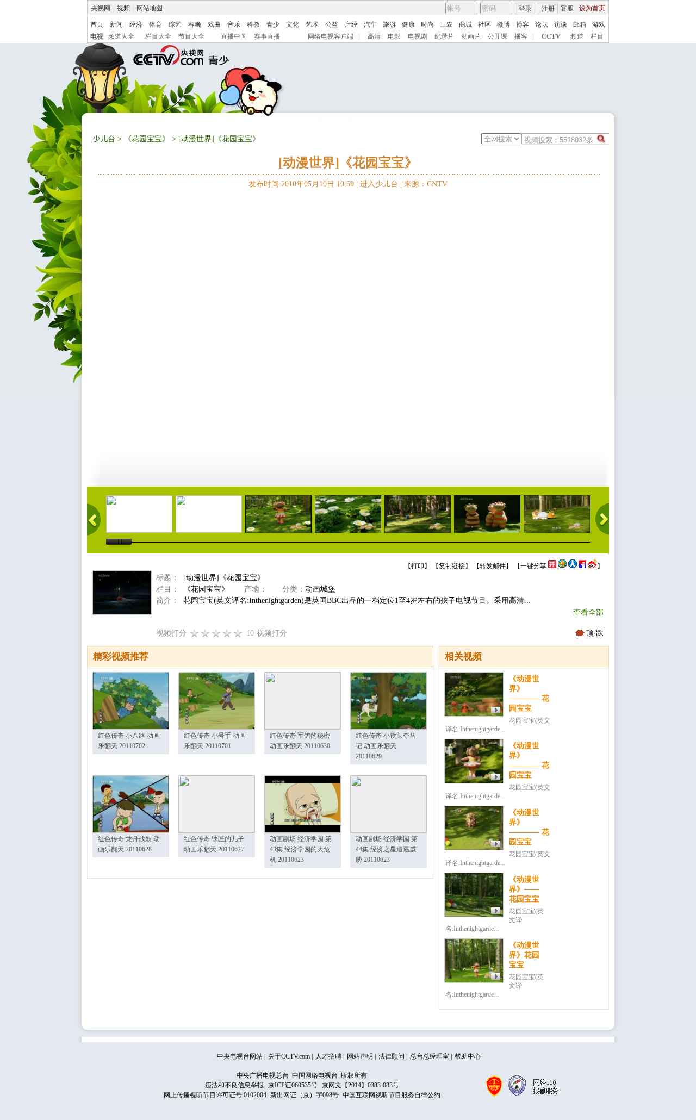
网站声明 (360, 1056)
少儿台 (103, 139)
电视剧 (417, 36)
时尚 (427, 24)
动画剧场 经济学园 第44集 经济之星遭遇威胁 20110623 (387, 849)
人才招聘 (328, 1056)
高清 (374, 36)
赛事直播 (267, 36)
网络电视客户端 (330, 36)
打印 (417, 566)
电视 (96, 36)
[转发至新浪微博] (592, 566)
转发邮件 (493, 566)
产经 (351, 24)
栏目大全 (158, 36)
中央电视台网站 (240, 1056)
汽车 (370, 24)
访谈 (560, 24)
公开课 (497, 36)
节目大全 (191, 36)
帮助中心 (468, 1056)
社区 (484, 24)
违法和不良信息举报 (234, 1085)
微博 (503, 24)
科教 (253, 24)
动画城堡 (320, 589)
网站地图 (149, 8)
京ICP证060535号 (293, 1085)
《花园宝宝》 (147, 139)
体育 (155, 24)
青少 (272, 24)
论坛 (541, 24)
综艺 (175, 24)
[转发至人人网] (572, 566)
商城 (465, 24)
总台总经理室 (429, 1056)
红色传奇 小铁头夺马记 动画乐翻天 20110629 (386, 746)
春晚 (194, 24)
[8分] (227, 633)
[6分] (216, 633)
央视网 (100, 8)
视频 (123, 8)
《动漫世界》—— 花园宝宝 (524, 889)
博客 (522, 24)
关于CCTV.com (289, 1056)
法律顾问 (391, 1056)
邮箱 (579, 24)
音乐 (233, 24)
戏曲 (214, 24)
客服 (567, 8)
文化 (292, 24)
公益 (331, 24)
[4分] (205, 633)
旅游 (389, 24)
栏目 (597, 36)
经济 (135, 24)
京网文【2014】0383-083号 (360, 1085)
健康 (408, 24)
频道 (576, 36)
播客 (520, 36)
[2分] (194, 633)
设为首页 (592, 8)
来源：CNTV (426, 184)
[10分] (238, 633)
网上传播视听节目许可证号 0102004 (215, 1095)
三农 (446, 24)
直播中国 (234, 36)
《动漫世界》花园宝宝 (524, 955)
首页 (96, 24)
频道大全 (121, 36)
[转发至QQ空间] (562, 566)
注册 (548, 9)
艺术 (312, 24)
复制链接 (452, 566)
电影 (394, 36)
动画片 (471, 36)
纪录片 (444, 36)
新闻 (116, 24)
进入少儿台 (379, 184)
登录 (525, 9)
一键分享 (533, 566)
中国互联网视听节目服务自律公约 (391, 1095)
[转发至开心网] (552, 566)
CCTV (551, 36)
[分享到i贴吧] (582, 566)
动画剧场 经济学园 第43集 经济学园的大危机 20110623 (301, 849)
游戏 (598, 24)
